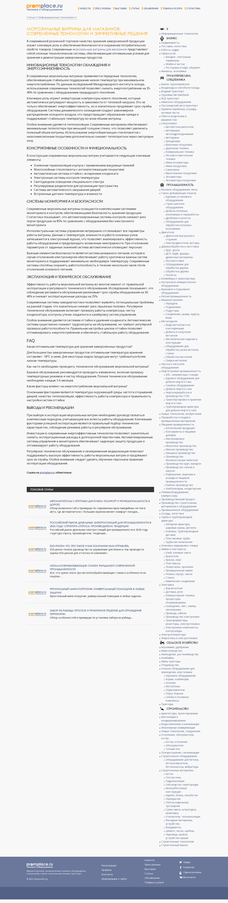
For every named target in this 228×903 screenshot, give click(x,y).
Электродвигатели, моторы (182, 243)
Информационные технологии (56, 17)
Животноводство (171, 650)
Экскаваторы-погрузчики (181, 180)
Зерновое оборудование (181, 675)
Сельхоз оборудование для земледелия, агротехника (178, 670)
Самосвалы (172, 169)
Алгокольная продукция (180, 428)
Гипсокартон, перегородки (182, 784)
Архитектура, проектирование (179, 713)
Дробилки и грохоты (178, 218)
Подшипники (173, 307)
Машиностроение (172, 300)
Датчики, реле (174, 591)
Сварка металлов (176, 360)
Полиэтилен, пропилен (179, 567)
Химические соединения (180, 581)
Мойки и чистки (175, 64)
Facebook (188, 867)
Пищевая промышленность (177, 424)
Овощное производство (180, 453)
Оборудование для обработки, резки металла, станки (182, 349)
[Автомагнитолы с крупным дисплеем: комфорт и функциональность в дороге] (37, 506)
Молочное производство (181, 445)
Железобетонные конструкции (176, 789)
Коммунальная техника (180, 151)
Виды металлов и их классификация (178, 326)
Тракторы (167, 704)
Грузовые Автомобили (175, 94)
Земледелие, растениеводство (180, 654)
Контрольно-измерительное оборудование (178, 283)
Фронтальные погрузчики (181, 173)
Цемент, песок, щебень (180, 831)
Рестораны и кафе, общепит (183, 67)
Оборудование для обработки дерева (177, 266)
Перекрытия (173, 798)
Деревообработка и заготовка (180, 246)
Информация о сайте (114, 878)
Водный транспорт (172, 91)
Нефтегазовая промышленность (181, 371)
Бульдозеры (173, 141)
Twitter (187, 862)
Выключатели (174, 588)
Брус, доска (173, 250)
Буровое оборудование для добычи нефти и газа (182, 379)
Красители (172, 556)
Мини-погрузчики (176, 166)
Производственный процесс (178, 499)
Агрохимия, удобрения (175, 647)
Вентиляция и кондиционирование (173, 718)
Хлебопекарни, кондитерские (183, 488)
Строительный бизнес (174, 845)
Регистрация (109, 865)
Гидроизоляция (175, 781)
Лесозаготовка (175, 260)
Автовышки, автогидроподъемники (179, 132)
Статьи (135, 8)
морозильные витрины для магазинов (99, 49)
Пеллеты (171, 275)
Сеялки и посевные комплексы (177, 698)
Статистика (193, 8)
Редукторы (172, 310)
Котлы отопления (176, 742)
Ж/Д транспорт (170, 98)
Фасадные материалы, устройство (179, 821)
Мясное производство (179, 449)
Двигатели (167, 232)
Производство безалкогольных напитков (182, 458)
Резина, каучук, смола (179, 574)
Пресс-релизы (103, 8)
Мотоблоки (173, 686)
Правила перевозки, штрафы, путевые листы (179, 110)
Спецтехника (169, 123)
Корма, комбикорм (177, 679)
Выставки (121, 8)
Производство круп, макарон (183, 463)
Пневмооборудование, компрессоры (175, 493)
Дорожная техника (177, 148)
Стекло (170, 577)
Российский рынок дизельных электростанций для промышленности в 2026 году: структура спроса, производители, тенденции (100, 524)
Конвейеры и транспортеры (178, 278)
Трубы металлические (179, 542)
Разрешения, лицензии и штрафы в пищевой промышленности (180, 478)
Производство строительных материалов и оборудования (179, 504)
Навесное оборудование (176, 102)
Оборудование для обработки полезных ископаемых (178, 225)
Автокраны (172, 137)
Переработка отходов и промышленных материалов (178, 419)
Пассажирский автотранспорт (179, 105)
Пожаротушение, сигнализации (180, 752)
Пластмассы (173, 563)
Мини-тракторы (170, 661)
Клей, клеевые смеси (178, 552)
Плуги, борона (174, 693)
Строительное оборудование (179, 756)
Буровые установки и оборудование (178, 198)
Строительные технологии (177, 841)
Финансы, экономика (173, 71)
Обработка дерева (177, 271)
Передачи (171, 303)
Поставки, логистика (173, 46)
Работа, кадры (170, 49)
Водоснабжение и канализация (180, 724)
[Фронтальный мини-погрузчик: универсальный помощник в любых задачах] (37, 592)
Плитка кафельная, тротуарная (177, 804)
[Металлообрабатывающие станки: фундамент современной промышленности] (37, 570)
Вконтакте (189, 877)
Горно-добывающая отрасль (178, 193)
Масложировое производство (175, 440)
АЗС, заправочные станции (182, 374)
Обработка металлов (179, 356)
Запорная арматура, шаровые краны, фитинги (181, 525)
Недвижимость (170, 42)
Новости (85, 8)
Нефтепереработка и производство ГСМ (179, 394)
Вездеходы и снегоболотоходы (180, 87)
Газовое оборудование (180, 385)
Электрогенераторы (173, 634)
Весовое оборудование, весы (179, 189)
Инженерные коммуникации (178, 727)
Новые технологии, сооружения (180, 731)
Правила (107, 869)
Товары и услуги (172, 8)
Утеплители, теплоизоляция (183, 816)
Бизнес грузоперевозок (175, 84)
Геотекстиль (173, 777)
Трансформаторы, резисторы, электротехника (183, 622)
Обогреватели (174, 745)
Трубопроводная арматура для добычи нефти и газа (182, 408)
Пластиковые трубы (178, 538)
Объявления (151, 8)
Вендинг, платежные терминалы (178, 58)
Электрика (167, 584)
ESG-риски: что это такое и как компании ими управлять (89, 546)
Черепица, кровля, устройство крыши (177, 836)
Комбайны (167, 657)
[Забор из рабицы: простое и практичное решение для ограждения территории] (37, 614)
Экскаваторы (174, 176)
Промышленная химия (179, 570)
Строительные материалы (177, 770)
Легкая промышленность (176, 296)
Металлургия (169, 321)
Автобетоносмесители (180, 127)
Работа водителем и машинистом (173, 117)
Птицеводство (170, 665)
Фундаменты (173, 827)
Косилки (171, 682)
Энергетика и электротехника (179, 638)
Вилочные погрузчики (179, 144)
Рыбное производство (179, 485)
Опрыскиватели (175, 690)
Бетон (169, 774)
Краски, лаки (173, 559)
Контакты (107, 874)
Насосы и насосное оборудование (173, 365)
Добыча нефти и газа (179, 389)
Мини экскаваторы (177, 162)
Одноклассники (192, 872)
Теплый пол (173, 749)
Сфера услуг (168, 53)
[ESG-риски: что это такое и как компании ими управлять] (37, 549)
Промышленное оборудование (180, 510)
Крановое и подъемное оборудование (175, 290)
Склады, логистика (172, 513)
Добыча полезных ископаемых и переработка (182, 212)
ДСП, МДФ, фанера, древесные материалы (179, 255)
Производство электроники (182, 616)
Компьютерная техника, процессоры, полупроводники (180, 599)
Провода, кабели (176, 613)
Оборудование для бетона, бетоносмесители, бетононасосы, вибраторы (182, 763)
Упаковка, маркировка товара (179, 545)
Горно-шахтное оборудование (175, 205)
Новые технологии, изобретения (181, 413)
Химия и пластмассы (173, 549)
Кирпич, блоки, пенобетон (182, 795)
